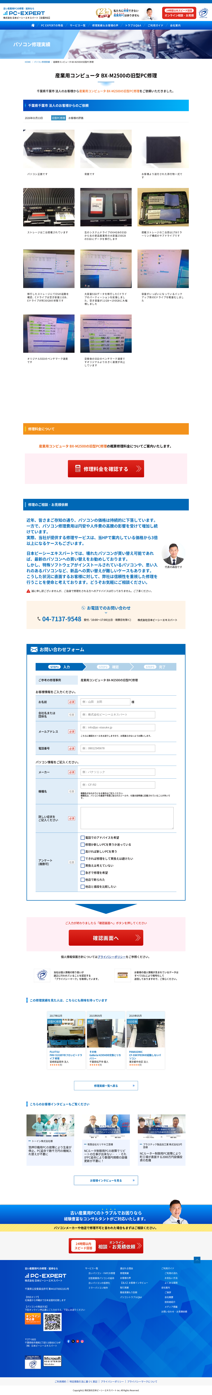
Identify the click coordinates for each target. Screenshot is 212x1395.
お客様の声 (125, 1277)
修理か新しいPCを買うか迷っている (108, 844)
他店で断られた (95, 879)
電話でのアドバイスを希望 (102, 837)
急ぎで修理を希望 (96, 872)
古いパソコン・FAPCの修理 (101, 1273)
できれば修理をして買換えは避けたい (109, 858)
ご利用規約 (60, 1381)
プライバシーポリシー (112, 957)
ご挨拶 (168, 1292)
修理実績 (124, 1273)
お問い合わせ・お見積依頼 (174, 1311)
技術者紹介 (170, 1301)
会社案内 (165, 1287)
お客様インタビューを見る (106, 1180)
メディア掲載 (171, 1306)
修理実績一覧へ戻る (106, 1086)
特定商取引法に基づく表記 (83, 1381)
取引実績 (124, 1287)
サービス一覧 (91, 1268)
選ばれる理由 (126, 1268)
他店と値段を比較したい (100, 886)
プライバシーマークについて (142, 1381)
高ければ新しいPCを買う (101, 851)
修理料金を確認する (106, 468)
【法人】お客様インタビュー (134, 1282)
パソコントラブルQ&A (131, 1297)
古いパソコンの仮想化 (99, 1282)
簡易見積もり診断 (128, 1292)
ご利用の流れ (171, 1273)
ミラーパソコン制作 (98, 1287)
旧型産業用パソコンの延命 (101, 1278)
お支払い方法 (171, 1277)
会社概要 (169, 1297)
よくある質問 (171, 1282)
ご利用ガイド (167, 1268)
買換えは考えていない (99, 865)
